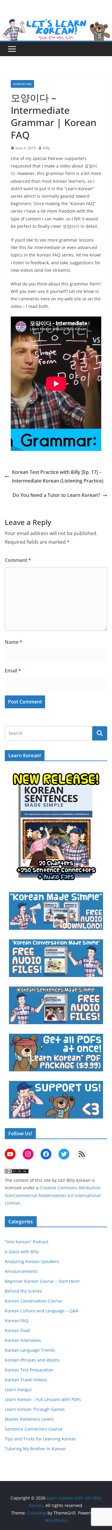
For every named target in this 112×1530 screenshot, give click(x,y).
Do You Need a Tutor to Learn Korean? (56, 495)
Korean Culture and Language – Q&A (41, 1311)
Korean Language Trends (30, 1350)
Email (13, 670)
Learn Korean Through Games (35, 1409)
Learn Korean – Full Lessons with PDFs (43, 1399)
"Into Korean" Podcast (26, 1242)
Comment (18, 560)
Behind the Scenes (23, 1291)
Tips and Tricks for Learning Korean (40, 1439)
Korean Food (17, 1330)
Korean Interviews (23, 1340)
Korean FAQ (22, 84)
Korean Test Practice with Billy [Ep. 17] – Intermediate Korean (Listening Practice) (57, 476)
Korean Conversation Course (33, 1301)
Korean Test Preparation (29, 1370)
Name (13, 642)
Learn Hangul (18, 1389)
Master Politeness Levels (29, 1419)
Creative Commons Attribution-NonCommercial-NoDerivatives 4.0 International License (53, 1195)
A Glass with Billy (22, 1251)
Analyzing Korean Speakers (32, 1261)
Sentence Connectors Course (33, 1429)
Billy (46, 147)
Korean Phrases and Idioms (32, 1360)
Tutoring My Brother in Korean (35, 1448)
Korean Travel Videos (26, 1379)
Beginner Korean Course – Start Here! (42, 1281)
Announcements (21, 1271)
